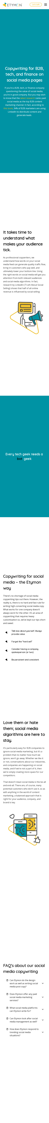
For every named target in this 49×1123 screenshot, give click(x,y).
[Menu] (46, 4)
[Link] (12, 4)
